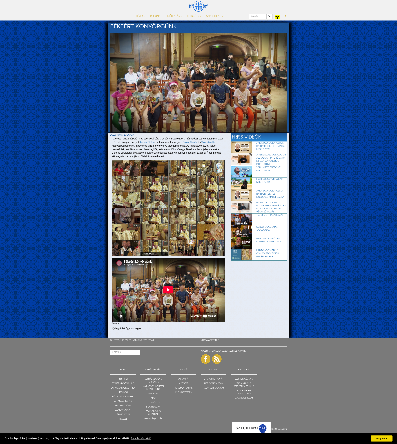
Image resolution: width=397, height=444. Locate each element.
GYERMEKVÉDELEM (244, 398)
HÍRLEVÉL (122, 419)
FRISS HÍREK (123, 379)
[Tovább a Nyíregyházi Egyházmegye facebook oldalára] (205, 359)
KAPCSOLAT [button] (213, 16)
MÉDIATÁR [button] (174, 16)
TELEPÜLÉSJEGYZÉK (153, 418)
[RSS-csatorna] (217, 359)
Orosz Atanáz (190, 142)
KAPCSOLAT (244, 369)
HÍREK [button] (140, 16)
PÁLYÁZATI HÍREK (123, 405)
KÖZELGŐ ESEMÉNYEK (123, 396)
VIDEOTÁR (149, 340)
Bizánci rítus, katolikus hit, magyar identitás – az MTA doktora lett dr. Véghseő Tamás (271, 207)
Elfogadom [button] (381, 438)
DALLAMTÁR (183, 379)
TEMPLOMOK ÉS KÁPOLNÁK (153, 413)
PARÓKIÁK (153, 393)
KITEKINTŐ (123, 392)
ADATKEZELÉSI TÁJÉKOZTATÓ (244, 392)
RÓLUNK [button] (155, 16)
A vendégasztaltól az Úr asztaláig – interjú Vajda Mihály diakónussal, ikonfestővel (271, 159)
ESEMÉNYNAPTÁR (123, 410)
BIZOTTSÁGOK (153, 406)
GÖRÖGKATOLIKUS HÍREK (123, 388)
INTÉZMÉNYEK (153, 402)
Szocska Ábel (208, 142)
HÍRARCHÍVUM (123, 414)
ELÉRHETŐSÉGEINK (244, 379)
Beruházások (279, 429)
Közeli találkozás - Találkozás (267, 228)
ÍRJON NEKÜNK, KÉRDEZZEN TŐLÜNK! (244, 385)
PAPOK (153, 398)
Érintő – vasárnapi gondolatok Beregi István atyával (267, 253)
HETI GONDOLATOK (213, 383)
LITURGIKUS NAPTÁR (213, 379)
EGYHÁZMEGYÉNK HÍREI (123, 383)
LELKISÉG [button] (193, 16)
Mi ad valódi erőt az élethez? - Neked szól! (269, 240)
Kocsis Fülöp (146, 142)
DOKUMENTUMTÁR (183, 388)
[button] (285, 16)
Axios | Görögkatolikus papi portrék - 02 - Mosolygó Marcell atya (270, 194)
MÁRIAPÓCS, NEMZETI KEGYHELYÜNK (153, 388)
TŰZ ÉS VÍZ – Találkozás (269, 215)
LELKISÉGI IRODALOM (213, 388)
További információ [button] (141, 438)
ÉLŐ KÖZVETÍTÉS (183, 392)
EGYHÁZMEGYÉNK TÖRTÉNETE (153, 380)
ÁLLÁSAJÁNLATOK (123, 401)
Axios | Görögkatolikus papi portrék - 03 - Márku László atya (270, 146)
